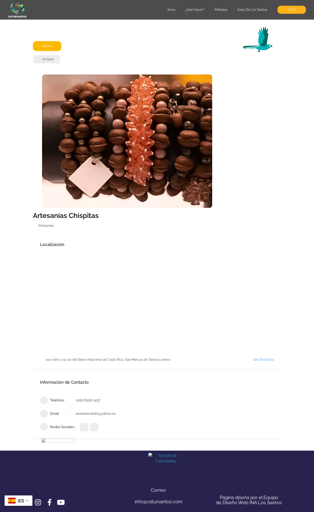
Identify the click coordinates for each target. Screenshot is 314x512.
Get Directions (263, 359)
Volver (47, 46)
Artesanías (46, 225)
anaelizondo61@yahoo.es (96, 414)
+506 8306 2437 (88, 400)
